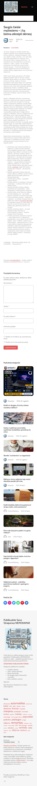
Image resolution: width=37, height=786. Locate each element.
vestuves (6, 730)
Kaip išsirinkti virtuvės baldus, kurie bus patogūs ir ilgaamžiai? (17, 557)
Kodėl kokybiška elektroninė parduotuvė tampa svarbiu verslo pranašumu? (17, 506)
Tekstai (24, 7)
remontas (17, 722)
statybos (11, 728)
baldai (6, 706)
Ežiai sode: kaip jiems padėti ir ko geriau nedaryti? (17, 532)
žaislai (29, 730)
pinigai (24, 720)
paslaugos (16, 719)
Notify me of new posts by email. (17, 342)
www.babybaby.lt (15, 260)
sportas (30, 725)
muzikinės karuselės (26, 200)
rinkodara (26, 723)
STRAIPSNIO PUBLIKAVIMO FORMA (16, 664)
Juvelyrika (17, 711)
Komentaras (8, 283)
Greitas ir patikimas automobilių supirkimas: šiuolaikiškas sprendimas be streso (17, 430)
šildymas (15, 730)
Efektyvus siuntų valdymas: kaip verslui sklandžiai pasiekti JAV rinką (17, 480)
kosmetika (25, 712)
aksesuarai (7, 704)
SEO (16, 725)
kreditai (6, 714)
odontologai (7, 717)
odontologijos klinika (16, 717)
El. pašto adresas (10, 316)
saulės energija (11, 725)
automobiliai (18, 703)
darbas (23, 706)
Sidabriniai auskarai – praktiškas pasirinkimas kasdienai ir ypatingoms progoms (16, 584)
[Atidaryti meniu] (32, 7)
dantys (19, 706)
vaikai (30, 728)
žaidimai (23, 730)
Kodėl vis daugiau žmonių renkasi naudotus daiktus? (16, 406)
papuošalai (28, 716)
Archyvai (6, 740)
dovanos (7, 708)
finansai (15, 708)
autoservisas (29, 704)
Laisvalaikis (15, 48)
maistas (18, 714)
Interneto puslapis (9, 326)
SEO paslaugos (23, 725)
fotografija (22, 709)
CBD (10, 706)
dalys (14, 706)
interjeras (8, 711)
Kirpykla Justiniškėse (10, 745)
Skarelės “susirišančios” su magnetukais (17, 456)
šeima (10, 730)
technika (23, 727)
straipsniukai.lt (20, 760)
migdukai (15, 167)
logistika (12, 714)
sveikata (16, 728)
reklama (7, 723)
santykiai (5, 725)
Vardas (6, 306)
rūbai (30, 723)
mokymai (24, 714)
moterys (30, 714)
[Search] (31, 18)
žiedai (5, 732)
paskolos (7, 719)
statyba (5, 728)
